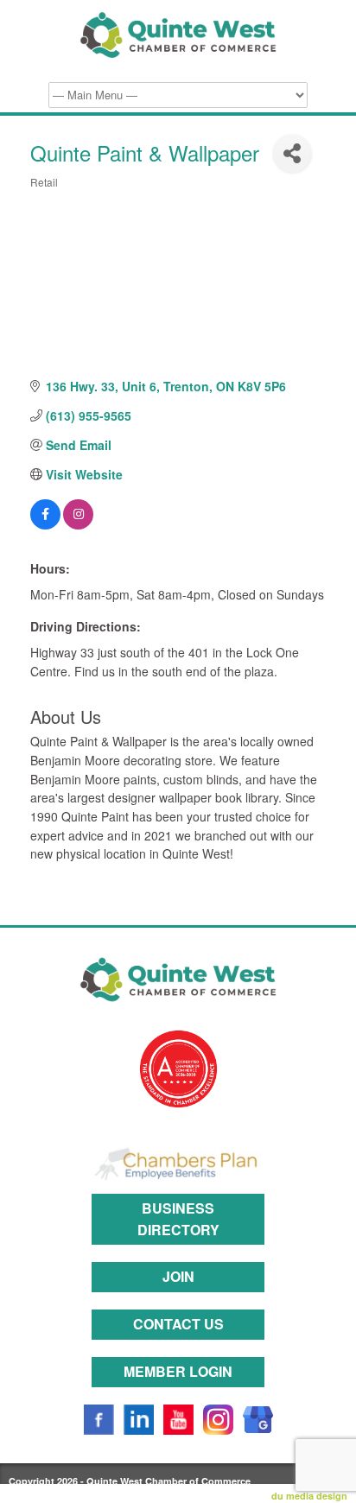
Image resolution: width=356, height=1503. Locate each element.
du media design (309, 1495)
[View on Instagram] (78, 524)
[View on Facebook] (45, 524)
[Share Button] (291, 153)
